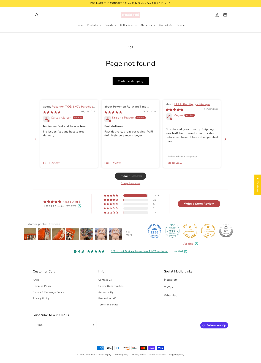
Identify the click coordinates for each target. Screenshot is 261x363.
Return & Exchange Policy (48, 292)
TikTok (168, 287)
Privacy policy (139, 354)
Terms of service (157, 354)
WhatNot (170, 295)
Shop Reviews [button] (130, 183)
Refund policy (121, 354)
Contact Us (105, 279)
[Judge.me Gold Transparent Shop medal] (208, 231)
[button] (37, 15)
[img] (52, 112)
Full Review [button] (51, 163)
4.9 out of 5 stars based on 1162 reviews (139, 251)
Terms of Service (108, 304)
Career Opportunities (111, 286)
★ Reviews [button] (258, 184)
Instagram (171, 280)
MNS (88, 354)
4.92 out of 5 (72, 202)
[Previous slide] (36, 139)
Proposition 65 (107, 298)
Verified (188, 244)
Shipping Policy (42, 286)
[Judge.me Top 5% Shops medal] (226, 231)
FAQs (36, 279)
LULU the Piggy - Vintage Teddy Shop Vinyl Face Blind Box (188, 106)
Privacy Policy (41, 298)
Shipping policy (176, 354)
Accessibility (105, 292)
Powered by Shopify (101, 354)
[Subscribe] (93, 325)
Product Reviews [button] (130, 176)
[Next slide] (225, 139)
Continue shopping (130, 81)
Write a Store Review (199, 204)
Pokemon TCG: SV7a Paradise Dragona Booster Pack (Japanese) (68, 109)
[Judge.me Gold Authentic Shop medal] (190, 231)
